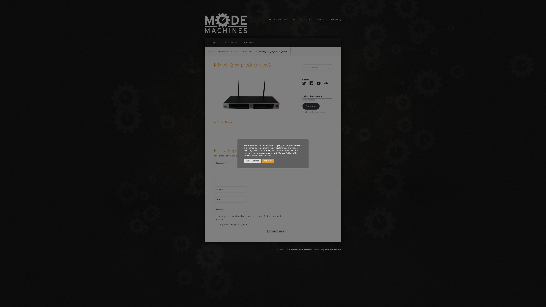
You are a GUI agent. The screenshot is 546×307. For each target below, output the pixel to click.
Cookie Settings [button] (252, 160)
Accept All (268, 160)
